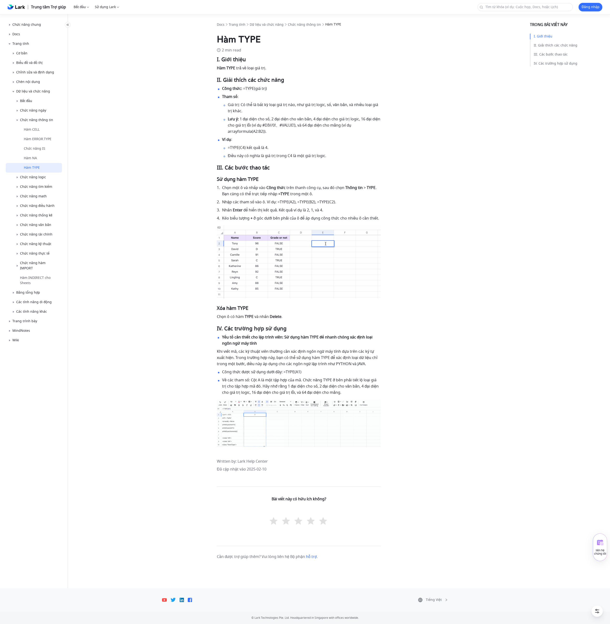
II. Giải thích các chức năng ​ (556, 45)
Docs (220, 24)
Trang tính (237, 24)
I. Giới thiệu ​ (543, 36)
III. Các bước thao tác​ (551, 54)
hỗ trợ (311, 557)
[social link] (166, 600)
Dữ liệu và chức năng (267, 24)
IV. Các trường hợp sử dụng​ (555, 63)
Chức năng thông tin (304, 24)
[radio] (274, 521)
